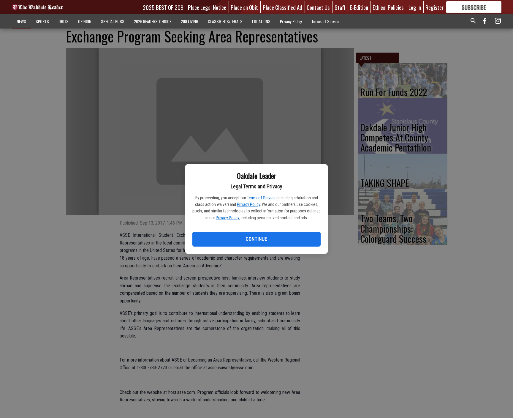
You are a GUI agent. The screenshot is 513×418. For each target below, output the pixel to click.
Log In (414, 7)
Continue (256, 239)
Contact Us (318, 7)
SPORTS (42, 21)
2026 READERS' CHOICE (152, 21)
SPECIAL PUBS (112, 21)
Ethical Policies (388, 7)
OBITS (63, 21)
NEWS (21, 21)
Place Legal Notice (207, 7)
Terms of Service (261, 197)
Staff (340, 7)
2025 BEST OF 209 (163, 7)
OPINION (84, 21)
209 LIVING (189, 21)
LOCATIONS (261, 21)
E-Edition (359, 7)
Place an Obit (244, 7)
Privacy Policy (248, 204)
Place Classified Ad (282, 7)
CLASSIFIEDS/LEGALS (225, 21)
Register (434, 7)
